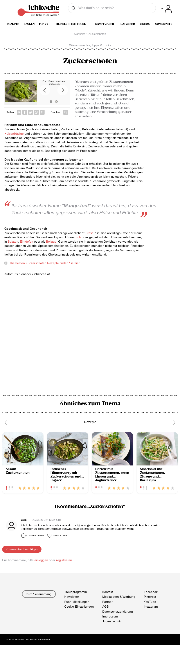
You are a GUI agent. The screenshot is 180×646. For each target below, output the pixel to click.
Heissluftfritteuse (71, 24)
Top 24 (43, 24)
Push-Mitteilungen (76, 601)
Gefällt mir (60, 535)
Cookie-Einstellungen (79, 606)
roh (79, 237)
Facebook (151, 592)
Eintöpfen (26, 241)
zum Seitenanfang (39, 594)
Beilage (51, 241)
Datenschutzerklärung (117, 611)
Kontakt (107, 592)
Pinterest (150, 596)
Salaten (13, 241)
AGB (105, 606)
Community (163, 24)
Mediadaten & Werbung (118, 596)
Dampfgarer (104, 24)
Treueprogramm (75, 592)
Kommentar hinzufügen (22, 549)
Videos (145, 24)
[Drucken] (65, 112)
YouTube (150, 601)
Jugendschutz (112, 621)
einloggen (41, 560)
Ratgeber (128, 24)
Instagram (151, 606)
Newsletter (71, 596)
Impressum (110, 616)
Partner (107, 601)
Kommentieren (35, 535)
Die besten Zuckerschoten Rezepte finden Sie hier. (45, 263)
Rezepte (13, 24)
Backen (29, 24)
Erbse (89, 233)
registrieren (64, 560)
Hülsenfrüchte (14, 133)
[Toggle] (166, 9)
